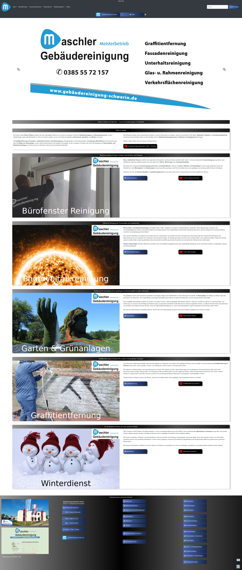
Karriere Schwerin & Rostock (133, 533)
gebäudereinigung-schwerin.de (76, 537)
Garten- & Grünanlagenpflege (194, 546)
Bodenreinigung (190, 505)
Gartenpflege (130, 315)
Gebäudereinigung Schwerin (109, 14)
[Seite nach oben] (238, 566)
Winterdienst (47, 7)
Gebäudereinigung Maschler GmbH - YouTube (142, 146)
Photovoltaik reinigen (189, 252)
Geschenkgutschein (131, 541)
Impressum (129, 501)
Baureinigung (189, 501)
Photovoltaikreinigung (132, 252)
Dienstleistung (22, 7)
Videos (68, 7)
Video (133, 14)
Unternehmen (129, 516)
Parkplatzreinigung (191, 551)
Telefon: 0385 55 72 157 (71, 518)
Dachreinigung (190, 516)
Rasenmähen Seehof (189, 315)
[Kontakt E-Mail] (238, 560)
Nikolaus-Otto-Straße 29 (71, 507)
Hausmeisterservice (35, 7)
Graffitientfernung (131, 383)
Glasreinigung (190, 540)
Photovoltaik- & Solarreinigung (194, 555)
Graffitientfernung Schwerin (191, 383)
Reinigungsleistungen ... (192, 562)
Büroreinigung (190, 510)
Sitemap (128, 525)
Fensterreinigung (131, 178)
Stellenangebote (59, 7)
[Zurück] (224, 69)
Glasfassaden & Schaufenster (194, 536)
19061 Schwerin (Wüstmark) (72, 512)
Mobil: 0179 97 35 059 (71, 523)
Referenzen (129, 521)
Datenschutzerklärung (131, 505)
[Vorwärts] (18, 69)
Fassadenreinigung (191, 525)
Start (14, 7)
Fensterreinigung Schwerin (191, 178)
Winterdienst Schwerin (190, 451)
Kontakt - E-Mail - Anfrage (72, 529)
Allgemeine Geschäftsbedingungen (135, 510)
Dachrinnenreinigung (191, 521)
